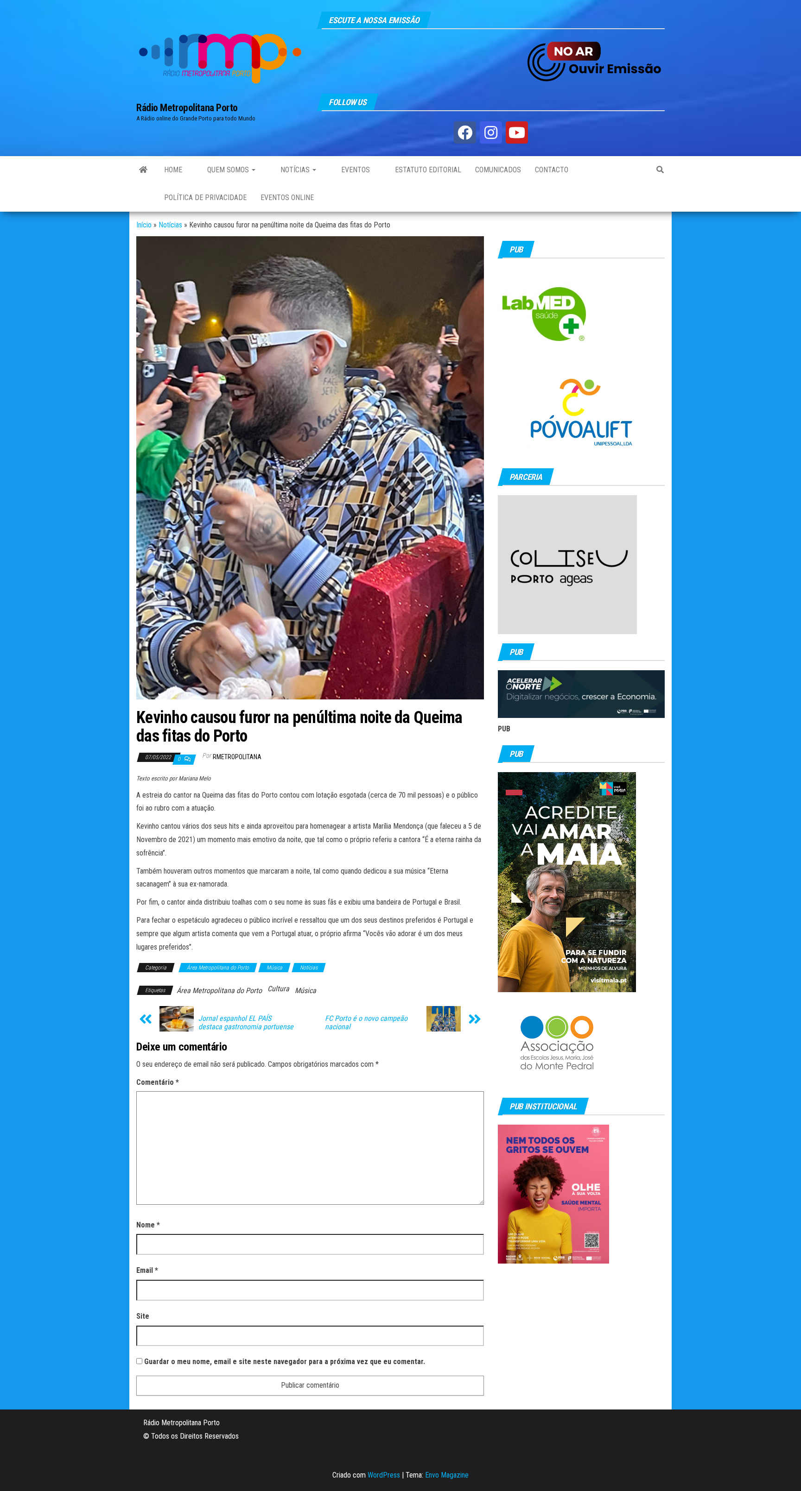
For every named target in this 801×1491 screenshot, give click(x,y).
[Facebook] (465, 132)
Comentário (157, 1082)
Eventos (354, 169)
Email (147, 1270)
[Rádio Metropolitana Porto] (143, 170)
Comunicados (498, 169)
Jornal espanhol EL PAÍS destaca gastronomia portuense (245, 1022)
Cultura (278, 988)
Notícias (295, 169)
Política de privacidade (205, 197)
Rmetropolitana (237, 757)
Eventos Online (287, 197)
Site (142, 1316)
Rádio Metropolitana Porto (187, 107)
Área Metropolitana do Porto (218, 967)
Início (144, 224)
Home (173, 169)
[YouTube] (517, 132)
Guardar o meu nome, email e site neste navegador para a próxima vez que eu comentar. (284, 1361)
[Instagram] (491, 132)
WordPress (384, 1475)
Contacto (551, 169)
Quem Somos (228, 169)
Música (274, 967)
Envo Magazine (447, 1475)
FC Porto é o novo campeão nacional (366, 1022)
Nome (148, 1224)
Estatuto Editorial (427, 169)
